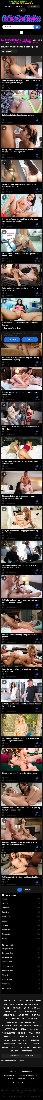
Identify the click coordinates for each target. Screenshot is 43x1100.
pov (14, 1040)
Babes (21, 938)
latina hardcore (31, 1011)
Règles (10, 1079)
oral (5, 1004)
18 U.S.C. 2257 (17, 1082)
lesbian (27, 1025)
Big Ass (21, 925)
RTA (29, 1082)
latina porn (9, 1015)
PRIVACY (21, 1079)
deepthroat (11, 1029)
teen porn (34, 1044)
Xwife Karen (21, 988)
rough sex (32, 1019)
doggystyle (12, 1022)
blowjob (6, 1025)
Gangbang (21, 903)
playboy (6, 1040)
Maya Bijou (21, 975)
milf (7, 1019)
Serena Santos (21, 962)
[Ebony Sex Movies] (21, 3)
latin (26, 1008)
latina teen (23, 1015)
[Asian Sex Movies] (20, 1)
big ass (37, 1026)
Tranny (21, 899)
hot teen (18, 1011)
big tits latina (18, 1019)
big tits (36, 1015)
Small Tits (21, 916)
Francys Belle (21, 979)
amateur (35, 1040)
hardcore (17, 1008)
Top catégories (10, 895)
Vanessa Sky (21, 957)
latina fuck (22, 1037)
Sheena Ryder (21, 971)
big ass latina (16, 1004)
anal (31, 1033)
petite (6, 1008)
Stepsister (21, 934)
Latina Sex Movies (16, 1096)
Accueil (13, 1072)
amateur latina (9, 1001)
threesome (22, 1044)
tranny (8, 1011)
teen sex (37, 1047)
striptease (27, 1051)
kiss (21, 1022)
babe (21, 1001)
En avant (27, 890)
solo (38, 1033)
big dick (29, 1001)
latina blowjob (32, 1004)
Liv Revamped (21, 966)
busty (14, 1047)
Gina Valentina (21, 953)
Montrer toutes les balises (21, 1056)
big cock (21, 1033)
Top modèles (9, 945)
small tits (9, 1037)
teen (38, 1001)
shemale (36, 1008)
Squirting (21, 912)
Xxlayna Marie (21, 949)
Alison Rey (21, 984)
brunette (15, 1051)
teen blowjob (8, 1033)
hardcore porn (9, 1044)
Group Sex (21, 908)
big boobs (34, 1037)
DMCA (32, 1079)
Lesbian (21, 921)
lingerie (5, 1047)
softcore (18, 1025)
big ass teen (30, 1022)
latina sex (25, 1047)
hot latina (33, 1029)
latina (23, 1029)
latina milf (23, 1040)
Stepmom (21, 930)
